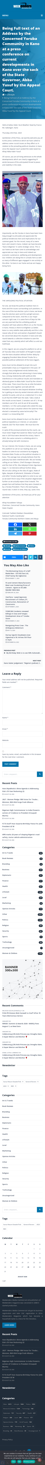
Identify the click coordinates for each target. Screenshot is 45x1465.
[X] (30, 525)
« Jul (4, 1281)
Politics (5, 920)
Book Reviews (7, 858)
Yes (13, 1461)
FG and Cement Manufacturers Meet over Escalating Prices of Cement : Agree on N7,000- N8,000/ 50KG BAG (18, 586)
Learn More (9, 1325)
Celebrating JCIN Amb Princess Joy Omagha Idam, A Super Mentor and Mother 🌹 (22, 1035)
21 (28, 1262)
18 (11, 1262)
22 (34, 1262)
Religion (5, 925)
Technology (7, 942)
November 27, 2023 (13, 621)
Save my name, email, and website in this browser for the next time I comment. (21, 755)
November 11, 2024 (13, 578)
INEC (13, 1086)
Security (5, 931)
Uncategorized (8, 948)
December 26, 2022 (13, 642)
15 (34, 1258)
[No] (42, 1458)
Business (5, 869)
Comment (6, 687)
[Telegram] (15, 533)
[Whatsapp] (30, 529)
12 (17, 1258)
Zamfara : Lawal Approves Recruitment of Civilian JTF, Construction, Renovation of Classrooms (17, 600)
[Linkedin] (15, 529)
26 (17, 1267)
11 (11, 1258)
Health (5, 886)
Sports (5, 936)
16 (40, 1258)
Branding (6, 864)
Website (5, 740)
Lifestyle (11, 94)
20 (22, 1262)
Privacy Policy (7, 1439)
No (19, 1461)
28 (28, 1267)
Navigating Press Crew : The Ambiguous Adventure (17, 626)
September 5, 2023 (13, 607)
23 (40, 1262)
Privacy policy (29, 1461)
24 (5, 1267)
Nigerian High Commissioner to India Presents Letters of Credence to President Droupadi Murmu (21, 813)
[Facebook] (15, 525)
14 (28, 1258)
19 (17, 1262)
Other (4, 914)
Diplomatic (6, 875)
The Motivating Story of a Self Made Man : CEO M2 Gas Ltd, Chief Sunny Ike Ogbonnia (18, 573)
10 (5, 1258)
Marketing (6, 903)
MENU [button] (5, 15)
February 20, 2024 (13, 592)
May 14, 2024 (11, 630)
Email (5, 729)
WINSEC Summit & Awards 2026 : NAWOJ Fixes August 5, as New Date (20, 1024)
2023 (6, 1086)
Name (5, 718)
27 (22, 1267)
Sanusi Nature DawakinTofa (13, 1082)
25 (11, 1267)
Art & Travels (7, 853)
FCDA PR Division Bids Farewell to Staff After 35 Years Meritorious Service (21, 1014)
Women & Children (9, 953)
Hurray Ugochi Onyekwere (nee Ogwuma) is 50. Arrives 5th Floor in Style (18, 637)
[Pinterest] (30, 533)
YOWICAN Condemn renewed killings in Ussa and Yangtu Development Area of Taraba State (17, 615)
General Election (32, 1082)
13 (22, 1258)
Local (4, 897)
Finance (5, 881)
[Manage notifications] (39, 1460)
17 (5, 1262)
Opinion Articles (8, 909)
